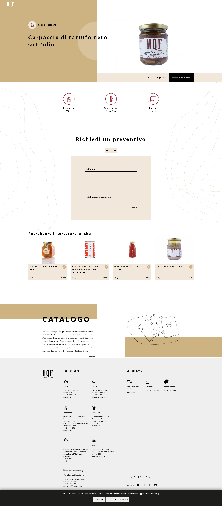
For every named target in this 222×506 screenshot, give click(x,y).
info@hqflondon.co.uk (99, 397)
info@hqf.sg (96, 426)
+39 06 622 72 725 (70, 395)
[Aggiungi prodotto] (115, 150)
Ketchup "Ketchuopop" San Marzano (126, 268)
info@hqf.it (67, 397)
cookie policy (154, 493)
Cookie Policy (145, 477)
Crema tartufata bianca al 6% (169, 266)
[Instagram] (155, 485)
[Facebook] (149, 485)
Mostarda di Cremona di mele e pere (43, 268)
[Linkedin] (144, 485)
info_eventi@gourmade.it (72, 486)
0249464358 (96, 454)
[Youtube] (138, 485)
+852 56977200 (69, 428)
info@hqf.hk (67, 430)
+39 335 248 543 (69, 484)
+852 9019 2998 (97, 423)
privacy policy (107, 197)
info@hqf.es (67, 461)
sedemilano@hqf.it (98, 456)
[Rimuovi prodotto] (107, 150)
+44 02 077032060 (98, 395)
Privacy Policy (132, 477)
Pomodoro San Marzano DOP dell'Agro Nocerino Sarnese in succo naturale (85, 269)
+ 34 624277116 (69, 458)
